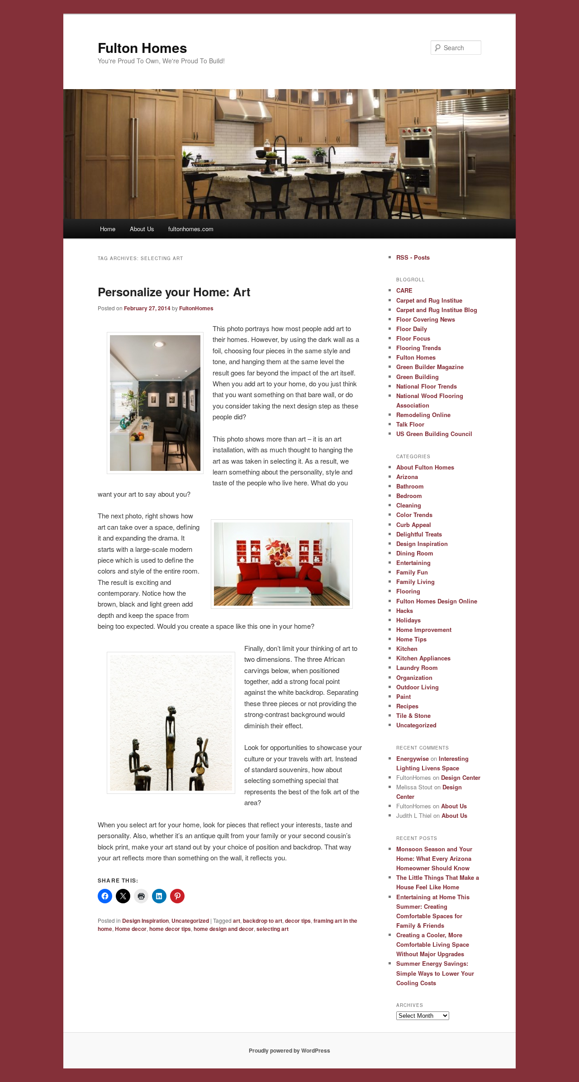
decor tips (298, 920)
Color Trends (414, 514)
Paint (403, 696)
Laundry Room (417, 667)
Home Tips (411, 639)
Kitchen (407, 648)
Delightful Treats (419, 534)
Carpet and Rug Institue (429, 300)
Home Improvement (423, 629)
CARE (404, 290)
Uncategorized (190, 920)
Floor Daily (411, 328)
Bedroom (409, 495)
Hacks (404, 610)
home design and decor (224, 929)
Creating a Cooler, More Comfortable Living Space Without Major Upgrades (432, 944)
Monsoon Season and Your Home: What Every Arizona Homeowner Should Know (434, 858)
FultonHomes (196, 308)
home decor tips (170, 929)
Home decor (131, 929)
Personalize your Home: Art (174, 291)
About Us (142, 228)
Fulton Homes (142, 47)
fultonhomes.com (191, 228)
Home (107, 228)
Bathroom (410, 486)
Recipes (407, 706)
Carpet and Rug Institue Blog (436, 309)
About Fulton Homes (425, 467)
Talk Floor (410, 424)
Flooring (408, 591)
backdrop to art (262, 920)
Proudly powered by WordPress (289, 1050)
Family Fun (412, 572)
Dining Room (414, 553)
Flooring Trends (418, 347)
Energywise (412, 758)
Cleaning (408, 505)
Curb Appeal (413, 524)
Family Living (415, 581)
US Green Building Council (434, 433)
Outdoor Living (417, 687)
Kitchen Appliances (423, 658)
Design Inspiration (145, 920)
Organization (414, 677)
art (236, 920)
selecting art (272, 929)
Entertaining (413, 562)
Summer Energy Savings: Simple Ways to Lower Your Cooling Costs (435, 973)
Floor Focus (413, 338)
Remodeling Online (423, 414)
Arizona (407, 476)
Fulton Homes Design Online (436, 601)
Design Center (460, 777)
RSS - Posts (413, 257)
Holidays (408, 620)
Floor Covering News (425, 319)
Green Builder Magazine (430, 366)
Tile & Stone (413, 715)
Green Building (417, 376)
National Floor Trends (426, 386)
